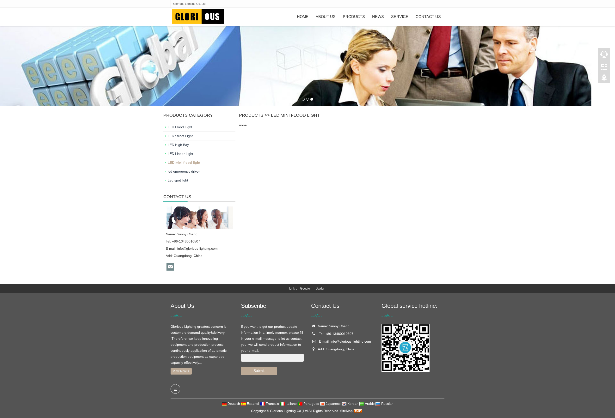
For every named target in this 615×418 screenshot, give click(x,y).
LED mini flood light (295, 115)
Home (302, 17)
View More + (181, 371)
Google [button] (305, 288)
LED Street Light (180, 136)
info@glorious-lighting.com (197, 248)
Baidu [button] (320, 288)
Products (354, 17)
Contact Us (428, 17)
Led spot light (178, 180)
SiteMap (346, 411)
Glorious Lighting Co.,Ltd (289, 411)
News (378, 17)
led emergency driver (184, 171)
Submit (258, 371)
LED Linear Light (180, 154)
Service (399, 17)
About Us (326, 17)
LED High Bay (178, 145)
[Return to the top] (604, 79)
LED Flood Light (180, 127)
